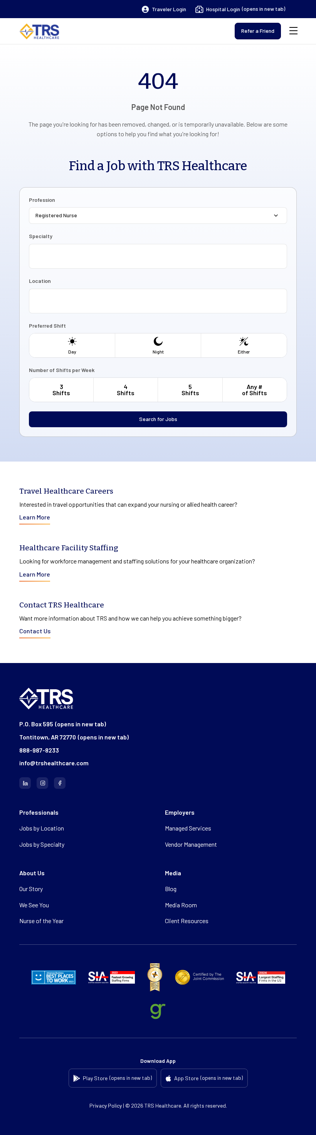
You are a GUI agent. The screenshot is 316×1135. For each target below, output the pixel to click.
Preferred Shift (47, 326)
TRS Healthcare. (163, 1105)
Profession (42, 200)
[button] (164, 9)
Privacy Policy (105, 1105)
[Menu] (293, 31)
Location (40, 281)
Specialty (40, 236)
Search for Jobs (158, 419)
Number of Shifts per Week (61, 370)
